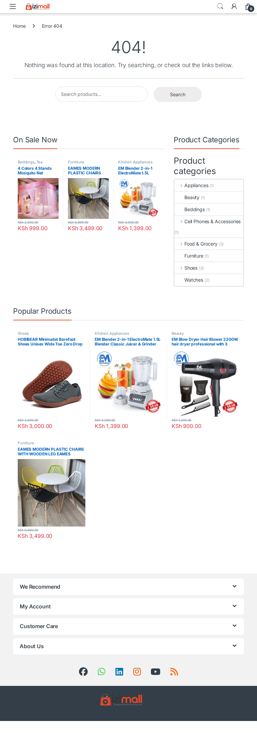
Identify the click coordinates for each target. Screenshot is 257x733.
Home (19, 26)
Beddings (26, 162)
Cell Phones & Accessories (212, 221)
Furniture (76, 162)
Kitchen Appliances (135, 162)
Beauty (191, 197)
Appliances (196, 185)
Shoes (190, 268)
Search (220, 6)
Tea (39, 162)
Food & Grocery (201, 244)
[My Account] (234, 6)
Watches (193, 280)
